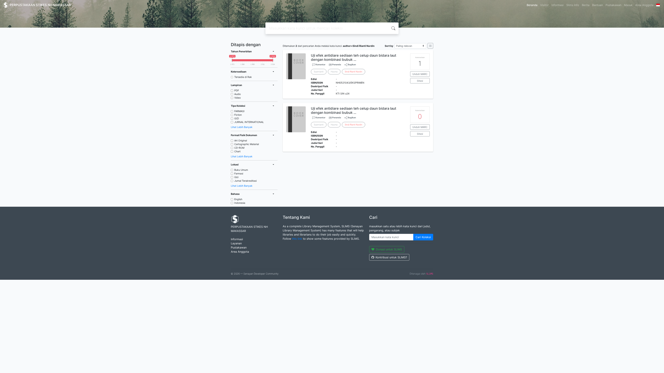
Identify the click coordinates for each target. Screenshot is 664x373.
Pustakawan (613, 5)
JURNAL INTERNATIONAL (249, 122)
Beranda (532, 5)
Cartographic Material (246, 144)
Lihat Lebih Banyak (241, 127)
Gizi (236, 177)
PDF (236, 90)
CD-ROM (239, 147)
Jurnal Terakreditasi (245, 180)
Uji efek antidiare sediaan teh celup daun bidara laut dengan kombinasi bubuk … (353, 57)
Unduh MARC (419, 74)
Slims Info (572, 5)
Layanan (236, 243)
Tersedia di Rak (243, 76)
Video (237, 97)
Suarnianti (319, 71)
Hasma (334, 71)
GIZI (236, 118)
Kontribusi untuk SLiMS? (391, 257)
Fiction (238, 114)
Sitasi (420, 80)
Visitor (544, 5)
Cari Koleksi (423, 237)
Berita (585, 5)
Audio (237, 94)
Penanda (336, 64)
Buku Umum (241, 169)
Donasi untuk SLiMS (389, 249)
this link (297, 238)
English (238, 199)
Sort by (389, 45)
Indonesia (239, 202)
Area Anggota (644, 5)
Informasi (557, 5)
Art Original (240, 140)
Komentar (320, 64)
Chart (237, 151)
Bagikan (351, 64)
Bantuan (597, 5)
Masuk (628, 5)
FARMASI (239, 111)
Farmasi (238, 173)
